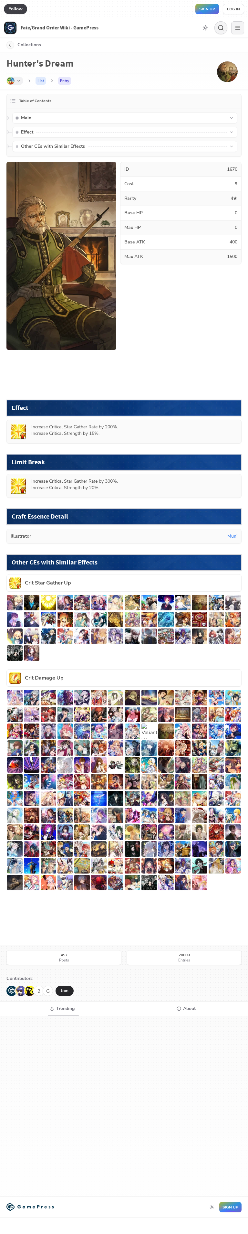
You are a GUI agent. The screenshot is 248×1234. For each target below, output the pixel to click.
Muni (232, 536)
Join (64, 991)
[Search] (220, 27)
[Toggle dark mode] (205, 28)
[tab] (62, 1008)
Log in (233, 9)
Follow (15, 9)
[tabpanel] (124, 1106)
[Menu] (237, 27)
